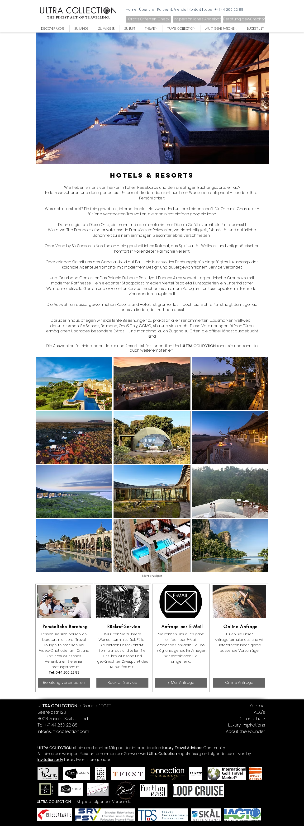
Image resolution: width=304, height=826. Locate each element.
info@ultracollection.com (63, 731)
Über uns (147, 9)
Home (131, 9)
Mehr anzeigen (152, 575)
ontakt (195, 9)
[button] (74, 383)
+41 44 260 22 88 (228, 9)
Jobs (208, 9)
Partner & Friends (172, 9)
